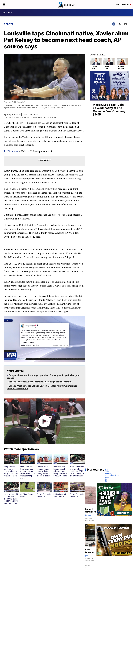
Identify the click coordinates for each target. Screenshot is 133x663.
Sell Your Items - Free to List (107, 475)
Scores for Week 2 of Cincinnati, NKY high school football (40, 382)
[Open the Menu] (4, 4)
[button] (11, 465)
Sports (9, 24)
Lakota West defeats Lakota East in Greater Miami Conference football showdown (42, 387)
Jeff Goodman (11, 151)
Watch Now (123, 4)
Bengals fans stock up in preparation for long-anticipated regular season (43, 377)
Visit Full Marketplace (114, 475)
